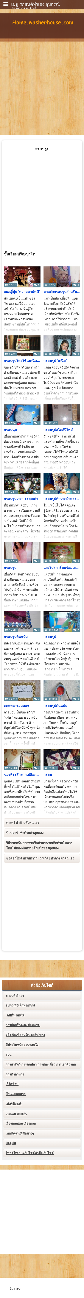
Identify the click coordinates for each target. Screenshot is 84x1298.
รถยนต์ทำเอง (15, 996)
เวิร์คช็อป (12, 1084)
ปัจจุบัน (11, 1143)
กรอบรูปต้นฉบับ (16, 637)
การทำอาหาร (15, 1074)
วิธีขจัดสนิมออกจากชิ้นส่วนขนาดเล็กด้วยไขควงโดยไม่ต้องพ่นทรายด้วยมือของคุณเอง (39, 845)
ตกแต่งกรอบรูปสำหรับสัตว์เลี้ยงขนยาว (62, 292)
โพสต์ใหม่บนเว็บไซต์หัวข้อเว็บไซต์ (30, 1153)
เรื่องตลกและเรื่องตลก (21, 1123)
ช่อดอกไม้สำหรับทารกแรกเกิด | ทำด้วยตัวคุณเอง (40, 858)
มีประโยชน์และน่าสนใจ (22, 1045)
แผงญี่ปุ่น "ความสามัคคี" (22, 292)
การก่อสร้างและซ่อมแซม (23, 1025)
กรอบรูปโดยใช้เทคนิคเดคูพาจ (22, 361)
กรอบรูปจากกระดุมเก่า (21, 499)
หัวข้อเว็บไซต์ (42, 985)
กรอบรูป (10, 568)
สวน (8, 1055)
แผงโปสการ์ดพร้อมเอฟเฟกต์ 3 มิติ (62, 568)
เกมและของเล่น (16, 1114)
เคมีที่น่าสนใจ (15, 1015)
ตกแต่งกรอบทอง (16, 706)
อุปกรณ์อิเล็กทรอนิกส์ (20, 1005)
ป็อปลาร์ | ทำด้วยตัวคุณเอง (25, 833)
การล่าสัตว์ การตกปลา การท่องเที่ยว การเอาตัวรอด (41, 1064)
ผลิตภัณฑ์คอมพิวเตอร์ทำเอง (25, 1035)
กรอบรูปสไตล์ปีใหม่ (58, 430)
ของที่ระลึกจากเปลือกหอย (22, 775)
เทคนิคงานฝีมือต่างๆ (20, 1133)
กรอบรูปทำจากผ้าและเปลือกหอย (62, 499)
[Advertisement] (42, 86)
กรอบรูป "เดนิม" (55, 361)
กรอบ (48, 775)
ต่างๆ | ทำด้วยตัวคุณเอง (22, 823)
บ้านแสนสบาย (16, 1094)
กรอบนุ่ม (10, 430)
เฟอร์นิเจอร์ (14, 1104)
